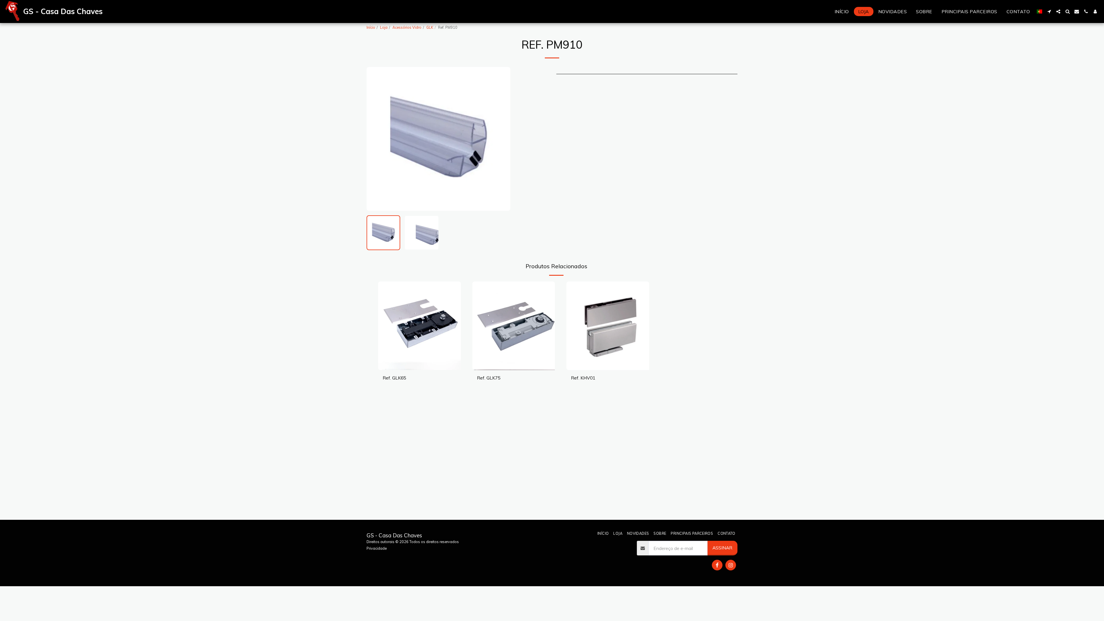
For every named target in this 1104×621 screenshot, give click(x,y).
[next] (501, 139)
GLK (429, 27)
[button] (1049, 11)
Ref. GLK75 (488, 378)
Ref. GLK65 (394, 378)
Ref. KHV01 (583, 378)
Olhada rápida (419, 367)
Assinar (722, 548)
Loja (384, 27)
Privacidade (377, 548)
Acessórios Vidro (406, 27)
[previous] (375, 139)
